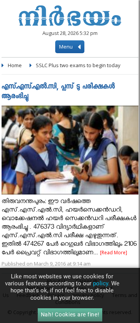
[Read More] (113, 252)
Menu (66, 46)
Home (15, 65)
